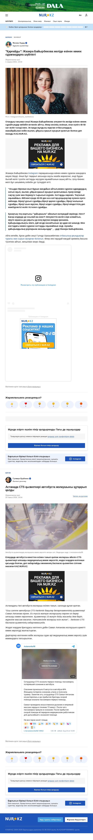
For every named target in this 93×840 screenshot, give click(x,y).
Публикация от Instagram (38, 317)
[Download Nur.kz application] (46, 6)
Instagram (33, 173)
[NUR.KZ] (46, 15)
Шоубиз (9, 21)
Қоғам (8, 473)
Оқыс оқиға (57, 21)
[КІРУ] (86, 15)
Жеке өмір (37, 21)
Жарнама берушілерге (76, 820)
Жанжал (47, 21)
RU (80, 15)
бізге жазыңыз (34, 387)
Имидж (67, 21)
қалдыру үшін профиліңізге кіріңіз (61, 436)
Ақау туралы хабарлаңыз (50, 820)
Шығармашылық (24, 21)
